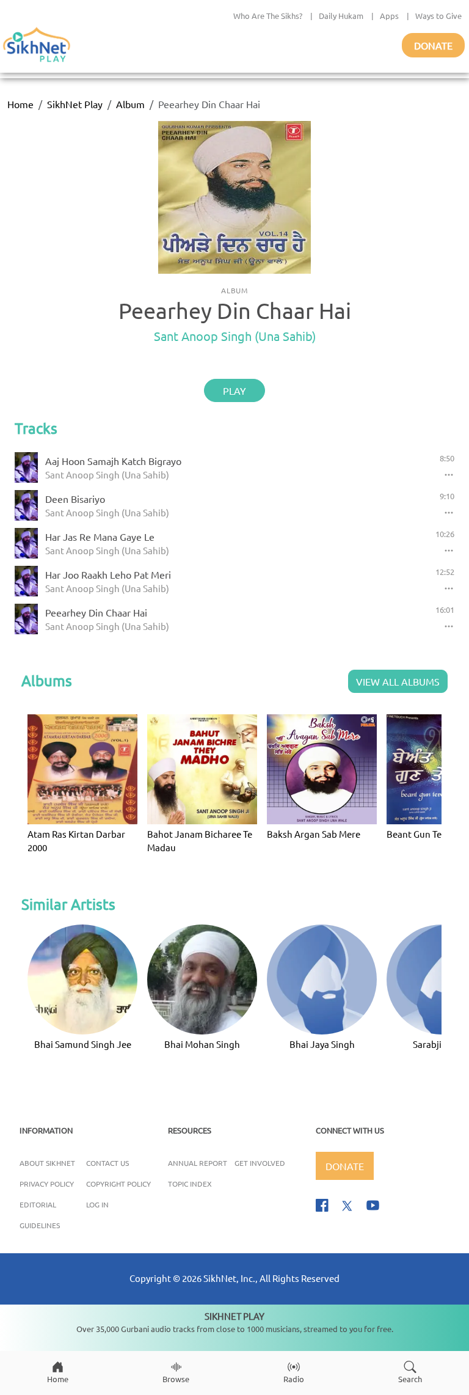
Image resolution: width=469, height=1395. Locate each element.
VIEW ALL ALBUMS (398, 681)
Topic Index (190, 1183)
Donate (433, 45)
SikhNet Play (75, 104)
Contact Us (107, 1163)
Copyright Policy (118, 1183)
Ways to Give (438, 15)
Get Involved (259, 1163)
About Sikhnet (47, 1163)
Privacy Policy (47, 1183)
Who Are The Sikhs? (267, 15)
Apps (389, 15)
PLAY (234, 390)
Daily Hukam (341, 15)
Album (130, 104)
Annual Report (197, 1163)
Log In (97, 1204)
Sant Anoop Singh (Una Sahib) (235, 335)
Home (20, 104)
